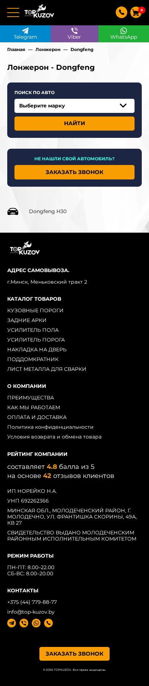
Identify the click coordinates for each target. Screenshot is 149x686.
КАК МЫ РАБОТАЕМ (33, 407)
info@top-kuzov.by (31, 612)
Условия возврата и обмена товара (54, 436)
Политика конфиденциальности (50, 427)
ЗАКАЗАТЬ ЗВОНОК (74, 172)
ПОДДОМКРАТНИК (33, 359)
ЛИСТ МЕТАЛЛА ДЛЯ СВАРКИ (46, 369)
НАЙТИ (74, 123)
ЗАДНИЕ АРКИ (27, 320)
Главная (16, 49)
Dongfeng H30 (48, 211)
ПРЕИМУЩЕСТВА (30, 397)
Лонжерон (47, 49)
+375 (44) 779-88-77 (32, 602)
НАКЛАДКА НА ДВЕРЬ (37, 349)
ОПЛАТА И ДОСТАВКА (37, 417)
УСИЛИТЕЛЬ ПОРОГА (36, 339)
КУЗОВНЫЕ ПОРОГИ (35, 310)
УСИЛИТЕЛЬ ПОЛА (33, 330)
